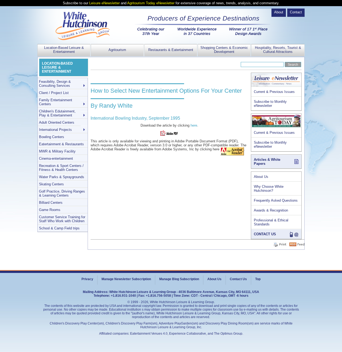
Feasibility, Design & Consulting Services (55, 84)
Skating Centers (51, 184)
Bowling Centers (51, 137)
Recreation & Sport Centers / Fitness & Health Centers (61, 168)
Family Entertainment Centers (55, 102)
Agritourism (117, 50)
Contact (296, 12)
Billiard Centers (51, 203)
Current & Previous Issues (274, 92)
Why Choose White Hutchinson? (268, 189)
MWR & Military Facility (57, 151)
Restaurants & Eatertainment (170, 50)
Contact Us (238, 279)
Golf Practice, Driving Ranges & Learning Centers (62, 193)
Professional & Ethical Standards (271, 222)
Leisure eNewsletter (104, 3)
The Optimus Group (228, 333)
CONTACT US (265, 234)
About (278, 12)
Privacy (87, 279)
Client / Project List (54, 93)
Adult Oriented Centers (56, 122)
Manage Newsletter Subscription (126, 279)
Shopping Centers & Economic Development (224, 50)
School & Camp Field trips (59, 228)
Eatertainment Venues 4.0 (149, 333)
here (194, 125)
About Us (261, 177)
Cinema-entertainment (56, 159)
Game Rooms (49, 210)
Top (258, 279)
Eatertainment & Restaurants (61, 144)
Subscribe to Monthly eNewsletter (270, 104)
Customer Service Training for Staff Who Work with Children (62, 219)
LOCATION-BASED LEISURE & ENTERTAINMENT (57, 67)
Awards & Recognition (271, 210)
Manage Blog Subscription (179, 279)
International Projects (55, 130)
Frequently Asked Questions (276, 200)
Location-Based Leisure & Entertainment (64, 50)
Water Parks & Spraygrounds (61, 177)
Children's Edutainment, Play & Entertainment (57, 113)
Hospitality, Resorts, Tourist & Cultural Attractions (278, 50)
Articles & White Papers (267, 162)
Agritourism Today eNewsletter (150, 3)
